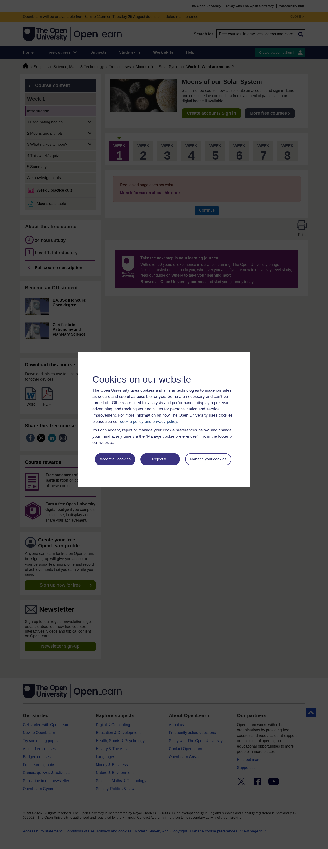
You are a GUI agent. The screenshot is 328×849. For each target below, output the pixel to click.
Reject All (160, 459)
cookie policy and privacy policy (148, 421)
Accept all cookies (115, 459)
